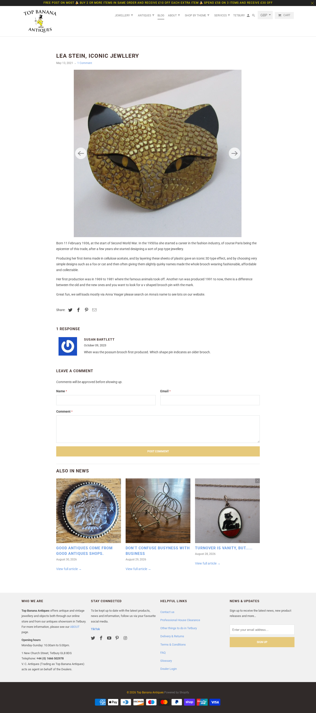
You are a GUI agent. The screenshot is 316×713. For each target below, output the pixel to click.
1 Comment (84, 63)
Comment (64, 411)
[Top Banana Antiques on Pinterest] (117, 638)
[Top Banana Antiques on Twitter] (93, 638)
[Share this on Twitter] (69, 310)
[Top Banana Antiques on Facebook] (101, 638)
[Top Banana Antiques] (40, 21)
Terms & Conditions (173, 644)
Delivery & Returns (172, 636)
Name (61, 391)
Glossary (166, 660)
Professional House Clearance (180, 620)
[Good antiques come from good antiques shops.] (88, 511)
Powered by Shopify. (176, 692)
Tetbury (239, 15)
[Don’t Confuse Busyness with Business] (158, 511)
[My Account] (248, 16)
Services (222, 14)
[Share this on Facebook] (77, 310)
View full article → (69, 569)
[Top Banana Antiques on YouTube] (109, 638)
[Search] (254, 16)
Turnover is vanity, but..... (224, 548)
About (174, 14)
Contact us (167, 612)
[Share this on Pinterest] (86, 310)
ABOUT (75, 626)
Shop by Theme (197, 14)
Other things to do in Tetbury (178, 628)
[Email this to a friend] (93, 310)
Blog (161, 15)
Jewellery (124, 14)
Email (165, 391)
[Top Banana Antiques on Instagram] (125, 638)
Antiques (146, 14)
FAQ (163, 652)
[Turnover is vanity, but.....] (227, 511)
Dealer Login (168, 669)
